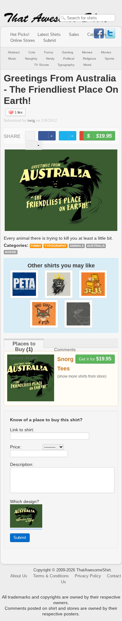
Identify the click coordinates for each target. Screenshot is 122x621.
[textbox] (87, 18)
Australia (96, 245)
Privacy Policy (88, 576)
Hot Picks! (19, 34)
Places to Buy (24, 346)
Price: (15, 446)
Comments (65, 349)
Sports (109, 58)
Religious (89, 58)
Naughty (31, 58)
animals (77, 245)
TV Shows (41, 64)
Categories (97, 34)
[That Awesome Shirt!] (56, 21)
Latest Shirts (49, 34)
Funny (48, 52)
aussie (11, 252)
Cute (31, 52)
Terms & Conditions (51, 576)
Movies (106, 52)
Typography (66, 64)
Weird (87, 64)
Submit (49, 40)
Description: (21, 464)
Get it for (95, 358)
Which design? (24, 501)
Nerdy (50, 58)
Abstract (14, 52)
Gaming (67, 52)
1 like (19, 112)
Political (68, 58)
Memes (87, 52)
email (30, 135)
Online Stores (22, 40)
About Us (18, 576)
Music (12, 58)
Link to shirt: (22, 429)
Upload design (23, 357)
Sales (74, 34)
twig (31, 120)
